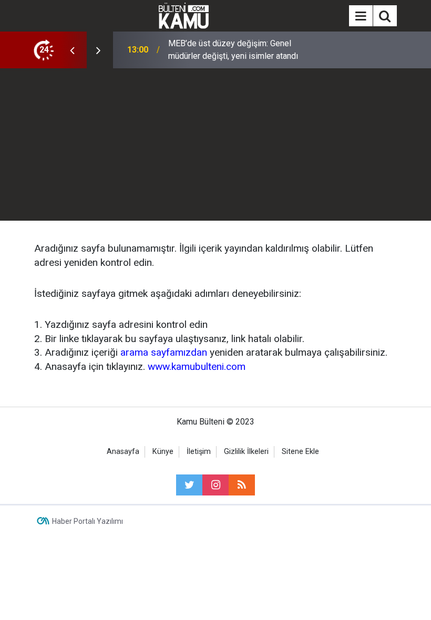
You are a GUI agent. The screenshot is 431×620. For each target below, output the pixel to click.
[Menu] (360, 16)
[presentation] (72, 50)
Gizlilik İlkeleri (246, 451)
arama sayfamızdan (163, 352)
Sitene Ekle (300, 451)
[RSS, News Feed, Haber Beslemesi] (242, 484)
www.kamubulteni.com (196, 366)
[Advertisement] (215, 147)
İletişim (199, 451)
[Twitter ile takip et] (189, 484)
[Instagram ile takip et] (215, 484)
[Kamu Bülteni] (184, 16)
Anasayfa (123, 451)
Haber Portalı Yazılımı (87, 521)
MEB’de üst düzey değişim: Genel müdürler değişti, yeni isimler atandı (233, 49)
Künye (162, 451)
